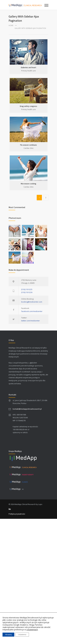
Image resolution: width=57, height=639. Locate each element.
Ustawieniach (32, 629)
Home (11, 25)
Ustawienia (22, 634)
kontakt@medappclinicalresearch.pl (27, 409)
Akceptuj (8, 634)
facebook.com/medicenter (31, 311)
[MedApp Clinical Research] (26, 4)
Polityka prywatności (17, 514)
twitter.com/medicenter (30, 320)
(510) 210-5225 (26, 289)
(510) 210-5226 (26, 292)
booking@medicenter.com (31, 302)
